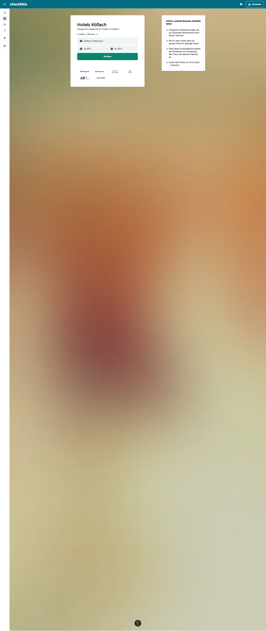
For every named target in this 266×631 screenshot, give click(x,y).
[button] (5, 4)
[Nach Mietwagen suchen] (4, 24)
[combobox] (88, 34)
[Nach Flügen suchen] (4, 13)
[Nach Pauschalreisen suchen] (4, 30)
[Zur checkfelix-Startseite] (18, 4)
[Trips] (4, 38)
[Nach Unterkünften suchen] (4, 18)
